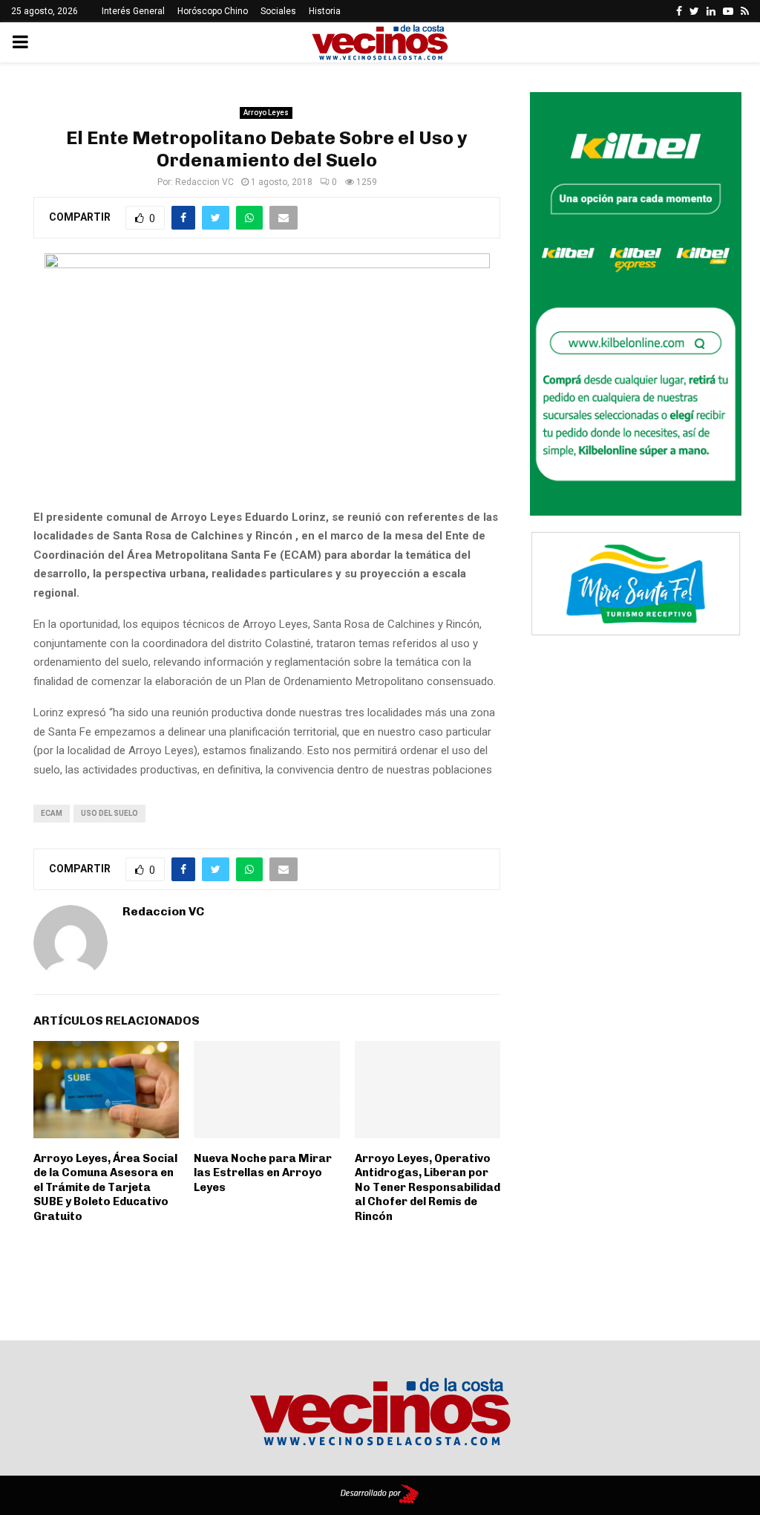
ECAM (51, 813)
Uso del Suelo (109, 813)
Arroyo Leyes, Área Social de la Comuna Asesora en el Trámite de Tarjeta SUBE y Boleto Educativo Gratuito (105, 1187)
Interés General (133, 11)
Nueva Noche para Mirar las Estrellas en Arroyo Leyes (263, 1173)
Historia (325, 11)
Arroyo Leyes (266, 112)
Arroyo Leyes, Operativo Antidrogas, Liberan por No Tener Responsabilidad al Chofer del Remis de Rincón (427, 1187)
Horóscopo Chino (212, 11)
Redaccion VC (204, 182)
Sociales (278, 11)
